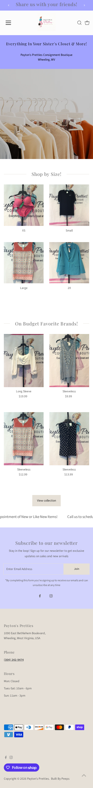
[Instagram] (51, 596)
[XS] (24, 204)
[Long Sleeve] (24, 360)
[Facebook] (40, 596)
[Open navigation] (13, 22)
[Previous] (9, 5)
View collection (46, 500)
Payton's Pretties (38, 779)
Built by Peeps (60, 779)
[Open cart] (87, 23)
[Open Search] (79, 23)
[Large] (24, 262)
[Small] (69, 204)
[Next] (84, 5)
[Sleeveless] (69, 360)
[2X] (69, 262)
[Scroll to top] (83, 775)
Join (76, 569)
